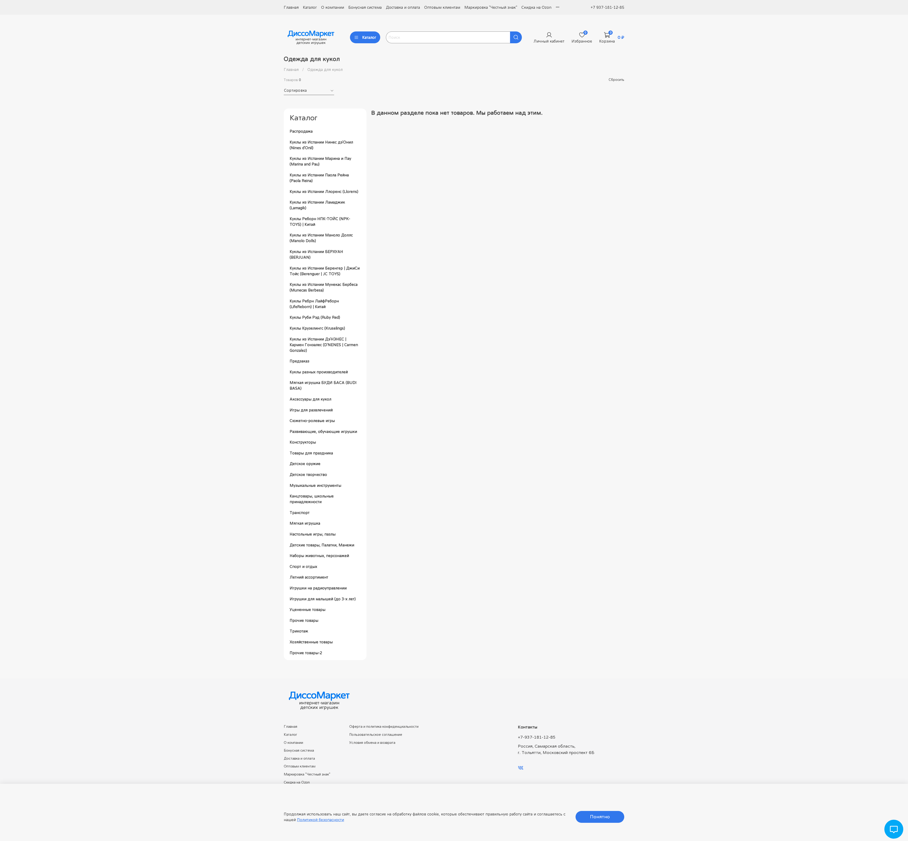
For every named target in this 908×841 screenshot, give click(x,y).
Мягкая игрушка (305, 523)
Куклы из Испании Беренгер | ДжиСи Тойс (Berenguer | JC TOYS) (325, 271)
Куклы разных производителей (319, 372)
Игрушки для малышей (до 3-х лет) (323, 599)
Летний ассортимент (309, 577)
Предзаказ (299, 361)
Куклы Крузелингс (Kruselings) (317, 328)
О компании (332, 7)
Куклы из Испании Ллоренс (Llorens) (324, 191)
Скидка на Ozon (536, 7)
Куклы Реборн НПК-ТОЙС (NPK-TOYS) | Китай (320, 222)
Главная (291, 7)
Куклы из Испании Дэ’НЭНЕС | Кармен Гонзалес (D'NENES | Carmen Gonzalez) (324, 345)
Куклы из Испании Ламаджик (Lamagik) (317, 205)
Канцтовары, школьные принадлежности (312, 499)
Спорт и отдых (303, 566)
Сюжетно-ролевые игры (312, 420)
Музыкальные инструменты (315, 485)
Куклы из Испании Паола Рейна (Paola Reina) (319, 178)
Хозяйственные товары (311, 642)
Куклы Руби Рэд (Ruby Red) (315, 317)
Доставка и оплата (403, 7)
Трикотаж (299, 631)
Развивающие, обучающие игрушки (323, 431)
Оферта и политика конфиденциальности (384, 726)
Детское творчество (308, 474)
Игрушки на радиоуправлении (318, 588)
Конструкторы (303, 442)
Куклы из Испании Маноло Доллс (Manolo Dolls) (321, 238)
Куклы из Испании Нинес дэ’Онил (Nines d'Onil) (321, 145)
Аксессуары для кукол (310, 399)
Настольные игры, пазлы (313, 534)
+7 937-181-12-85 (607, 7)
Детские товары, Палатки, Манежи (322, 545)
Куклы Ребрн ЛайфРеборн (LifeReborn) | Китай (314, 304)
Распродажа (301, 131)
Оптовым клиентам (442, 7)
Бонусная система (365, 7)
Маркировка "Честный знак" (490, 7)
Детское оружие (305, 464)
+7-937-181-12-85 (536, 737)
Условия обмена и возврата (372, 743)
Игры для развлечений (311, 410)
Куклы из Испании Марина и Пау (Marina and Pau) (320, 161)
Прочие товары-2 (306, 653)
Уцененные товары (307, 609)
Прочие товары (304, 620)
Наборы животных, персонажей (319, 555)
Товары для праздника (311, 453)
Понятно (600, 816)
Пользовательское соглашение (375, 734)
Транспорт (300, 512)
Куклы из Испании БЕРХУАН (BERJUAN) (316, 254)
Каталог (310, 7)
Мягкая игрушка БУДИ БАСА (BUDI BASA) (323, 385)
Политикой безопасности (320, 820)
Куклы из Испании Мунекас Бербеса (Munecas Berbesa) (324, 287)
